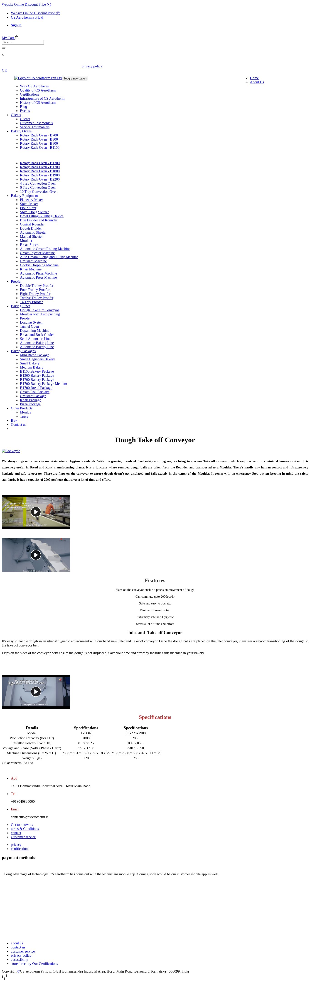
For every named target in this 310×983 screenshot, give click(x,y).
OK (4, 70)
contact (16, 833)
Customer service (23, 837)
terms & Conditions (25, 829)
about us (17, 943)
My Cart (8, 38)
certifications (20, 849)
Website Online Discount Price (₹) (26, 4)
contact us (18, 947)
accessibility (19, 959)
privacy (16, 845)
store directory (21, 964)
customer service (23, 951)
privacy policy (92, 66)
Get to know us (22, 825)
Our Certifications (45, 964)
